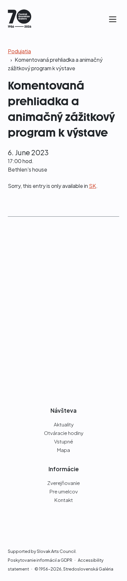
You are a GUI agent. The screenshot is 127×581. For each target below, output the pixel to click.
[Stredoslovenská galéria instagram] (62, 526)
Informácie (64, 469)
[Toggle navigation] (112, 19)
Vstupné (63, 441)
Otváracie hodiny (63, 433)
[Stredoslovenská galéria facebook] (50, 526)
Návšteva (63, 410)
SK (92, 185)
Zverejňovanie (63, 483)
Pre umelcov (63, 491)
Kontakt (63, 500)
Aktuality (64, 424)
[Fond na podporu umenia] (63, 371)
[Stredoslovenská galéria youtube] (75, 526)
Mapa (63, 450)
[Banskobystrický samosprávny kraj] (63, 315)
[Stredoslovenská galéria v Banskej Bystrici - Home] (19, 19)
